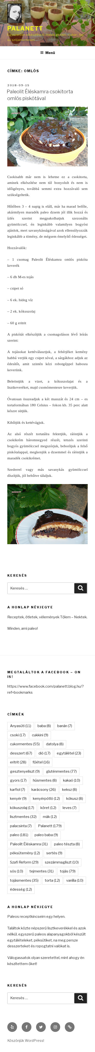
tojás (68, 871)
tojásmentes (24, 880)
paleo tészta (67, 844)
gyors (18, 780)
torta (52, 880)
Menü (50, 53)
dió (44, 753)
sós (16, 871)
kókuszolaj (22, 808)
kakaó (71, 780)
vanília (74, 880)
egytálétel (69, 753)
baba (44, 726)
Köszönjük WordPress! (25, 1040)
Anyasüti (20, 726)
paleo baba (46, 835)
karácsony (43, 789)
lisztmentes (23, 817)
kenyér (18, 798)
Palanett (25, 28)
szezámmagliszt (62, 862)
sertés (54, 853)
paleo (19, 835)
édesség (21, 889)
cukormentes (25, 744)
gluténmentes (61, 771)
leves (69, 808)
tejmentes (41, 871)
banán (64, 726)
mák (50, 817)
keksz (69, 789)
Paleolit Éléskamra (29, 844)
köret (48, 808)
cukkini (40, 735)
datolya (55, 744)
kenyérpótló (46, 798)
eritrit (18, 762)
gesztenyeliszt (25, 771)
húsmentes (45, 780)
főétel (41, 762)
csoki (18, 735)
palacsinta (21, 826)
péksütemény (25, 853)
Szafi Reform (24, 862)
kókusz (74, 798)
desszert (21, 753)
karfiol (17, 789)
